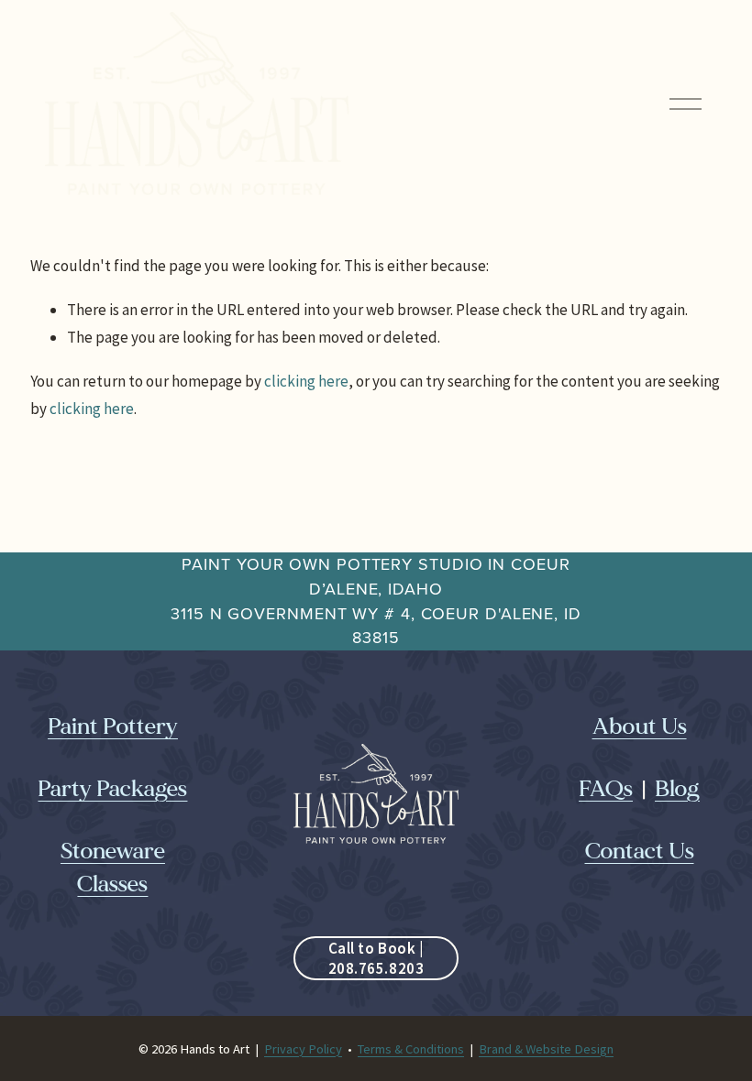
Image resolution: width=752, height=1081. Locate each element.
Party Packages (112, 789)
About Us (639, 727)
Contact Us (639, 851)
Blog (677, 789)
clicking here (306, 381)
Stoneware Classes (113, 868)
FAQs (606, 789)
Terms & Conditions (411, 1049)
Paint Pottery (113, 727)
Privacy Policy (303, 1049)
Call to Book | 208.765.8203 (376, 958)
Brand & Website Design (546, 1049)
